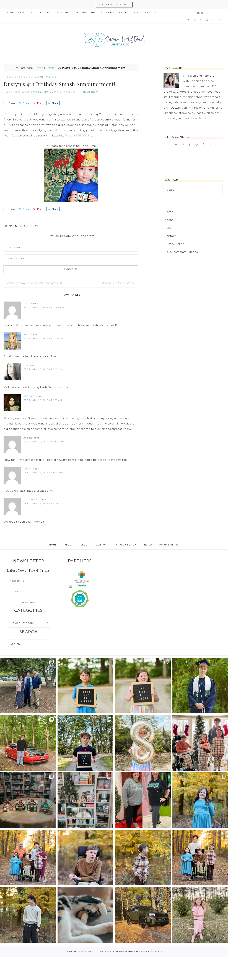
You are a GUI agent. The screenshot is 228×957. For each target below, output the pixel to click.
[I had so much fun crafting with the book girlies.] (28, 800)
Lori (26, 365)
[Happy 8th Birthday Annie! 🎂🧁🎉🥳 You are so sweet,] (143, 743)
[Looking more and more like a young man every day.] (85, 857)
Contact (170, 236)
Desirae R (30, 396)
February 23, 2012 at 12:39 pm (44, 338)
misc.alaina (32, 499)
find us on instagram (114, 4)
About (168, 220)
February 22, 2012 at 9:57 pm (43, 472)
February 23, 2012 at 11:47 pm (44, 307)
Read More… (199, 118)
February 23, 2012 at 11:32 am (44, 369)
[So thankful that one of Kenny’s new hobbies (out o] (143, 915)
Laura (28, 303)
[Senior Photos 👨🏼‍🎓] (28, 743)
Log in (158, 952)
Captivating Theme (100, 952)
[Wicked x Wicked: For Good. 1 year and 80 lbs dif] (143, 800)
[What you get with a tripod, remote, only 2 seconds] (28, 857)
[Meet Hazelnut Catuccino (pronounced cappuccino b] (85, 915)
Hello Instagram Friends (181, 252)
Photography (52, 91)
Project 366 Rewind (78, 135)
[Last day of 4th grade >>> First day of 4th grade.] (85, 685)
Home (38, 67)
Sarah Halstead (114, 39)
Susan (28, 334)
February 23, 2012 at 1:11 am (43, 400)
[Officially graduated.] (28, 685)
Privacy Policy (174, 244)
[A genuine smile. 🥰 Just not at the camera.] (143, 857)
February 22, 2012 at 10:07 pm (44, 441)
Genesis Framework (127, 952)
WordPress (147, 952)
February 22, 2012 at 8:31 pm (43, 503)
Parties (36, 91)
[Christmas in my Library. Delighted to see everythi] (85, 800)
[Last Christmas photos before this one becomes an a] (28, 915)
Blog (167, 228)
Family (50, 67)
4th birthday (90, 91)
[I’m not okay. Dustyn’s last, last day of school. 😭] (85, 743)
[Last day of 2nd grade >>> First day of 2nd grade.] (143, 685)
